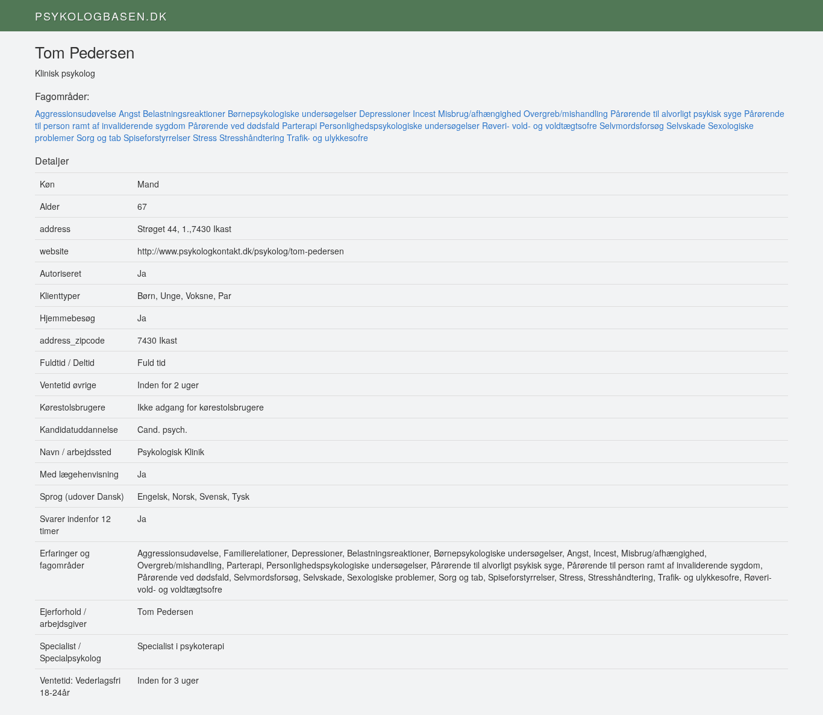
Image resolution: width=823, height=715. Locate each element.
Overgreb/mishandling (566, 113)
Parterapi (299, 125)
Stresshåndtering (251, 137)
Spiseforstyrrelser (157, 137)
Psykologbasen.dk (101, 16)
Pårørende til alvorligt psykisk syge (676, 113)
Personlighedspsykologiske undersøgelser (399, 125)
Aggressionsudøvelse (75, 113)
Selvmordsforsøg (631, 125)
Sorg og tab (99, 137)
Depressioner (384, 113)
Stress (205, 137)
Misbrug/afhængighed (479, 113)
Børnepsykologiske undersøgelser (292, 113)
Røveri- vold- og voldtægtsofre (539, 125)
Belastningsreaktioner (184, 113)
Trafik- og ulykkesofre (327, 137)
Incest (424, 113)
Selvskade (686, 125)
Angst (129, 113)
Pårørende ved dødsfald (234, 125)
